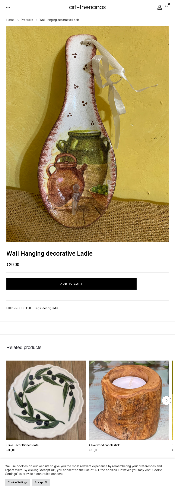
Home (10, 20)
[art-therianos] (87, 7)
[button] (8, 7)
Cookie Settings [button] (18, 482)
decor (46, 308)
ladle (55, 308)
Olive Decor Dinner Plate (22, 445)
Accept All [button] (41, 482)
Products (27, 20)
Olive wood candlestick (104, 445)
